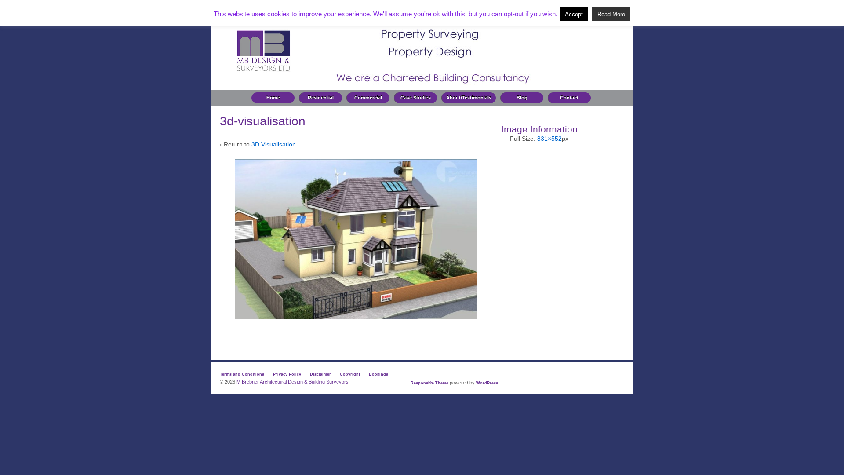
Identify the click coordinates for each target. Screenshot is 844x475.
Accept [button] (574, 14)
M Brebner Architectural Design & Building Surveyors (292, 381)
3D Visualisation (273, 144)
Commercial (368, 97)
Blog (522, 97)
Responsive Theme (429, 383)
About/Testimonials (468, 97)
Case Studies (415, 97)
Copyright (350, 374)
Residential (321, 97)
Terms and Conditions (242, 374)
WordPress (487, 383)
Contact (569, 97)
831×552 (549, 138)
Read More (611, 14)
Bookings (378, 374)
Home (273, 97)
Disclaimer (320, 374)
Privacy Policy (287, 374)
